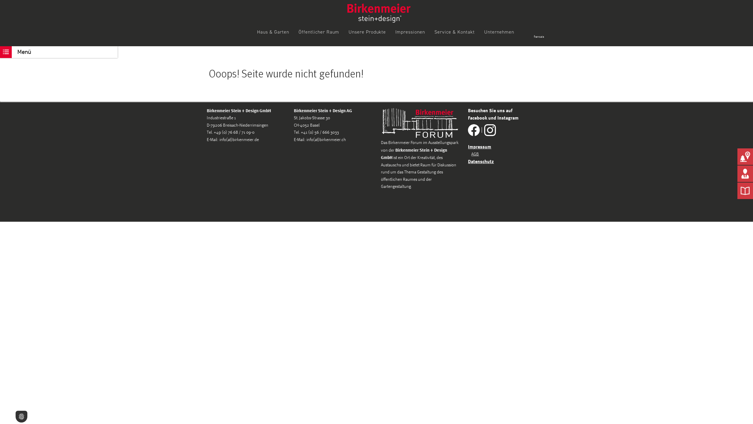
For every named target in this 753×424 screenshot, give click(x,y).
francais (539, 37)
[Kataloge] (745, 191)
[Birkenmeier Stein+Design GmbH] (379, 13)
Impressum (479, 146)
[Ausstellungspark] (745, 156)
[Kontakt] (745, 173)
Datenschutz (481, 161)
